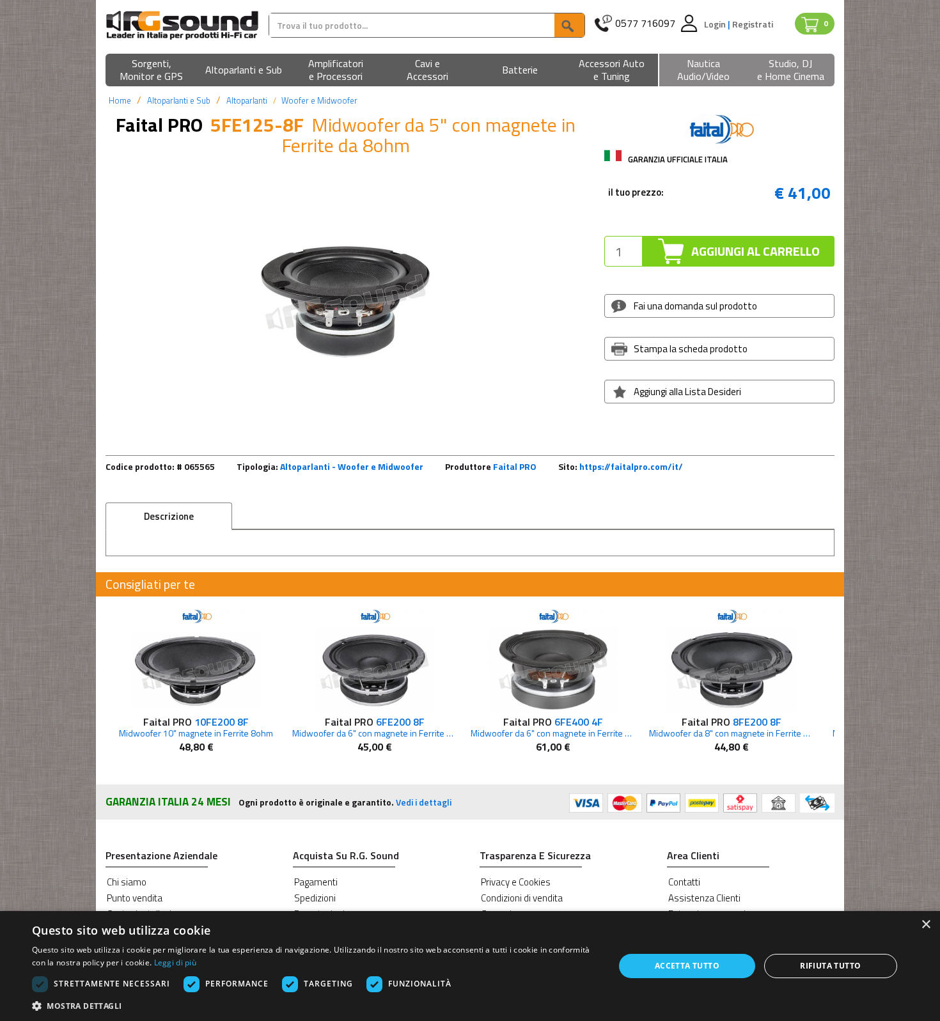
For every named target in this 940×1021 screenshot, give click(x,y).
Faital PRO (515, 466)
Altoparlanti (246, 100)
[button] (151, 70)
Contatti (684, 882)
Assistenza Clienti (704, 898)
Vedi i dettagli (423, 802)
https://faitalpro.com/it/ (631, 466)
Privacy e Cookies (516, 882)
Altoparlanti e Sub (178, 100)
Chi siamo (126, 882)
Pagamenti (316, 882)
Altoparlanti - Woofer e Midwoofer (351, 466)
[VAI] (569, 25)
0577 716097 (645, 23)
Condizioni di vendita (522, 898)
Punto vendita (134, 898)
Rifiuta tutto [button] (830, 965)
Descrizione (169, 516)
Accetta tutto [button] (687, 965)
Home (120, 100)
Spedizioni (315, 898)
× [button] (925, 925)
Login (716, 24)
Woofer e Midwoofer (319, 100)
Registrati (752, 24)
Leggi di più (175, 962)
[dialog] (470, 966)
